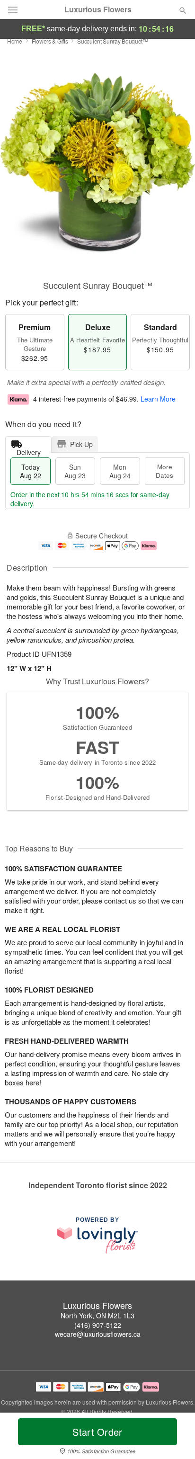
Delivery (29, 450)
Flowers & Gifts (50, 41)
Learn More (158, 398)
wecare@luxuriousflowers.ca (98, 1334)
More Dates (164, 471)
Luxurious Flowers (98, 9)
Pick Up (81, 444)
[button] (175, 1438)
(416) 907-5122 (97, 1325)
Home (14, 41)
